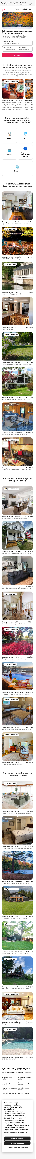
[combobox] (17, 44)
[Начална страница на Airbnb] (3, 9)
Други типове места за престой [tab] (12, 1072)
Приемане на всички (17, 1138)
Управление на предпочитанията (17, 1147)
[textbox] (9, 50)
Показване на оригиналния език (22, 4)
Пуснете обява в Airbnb (23, 9)
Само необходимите (17, 1143)
